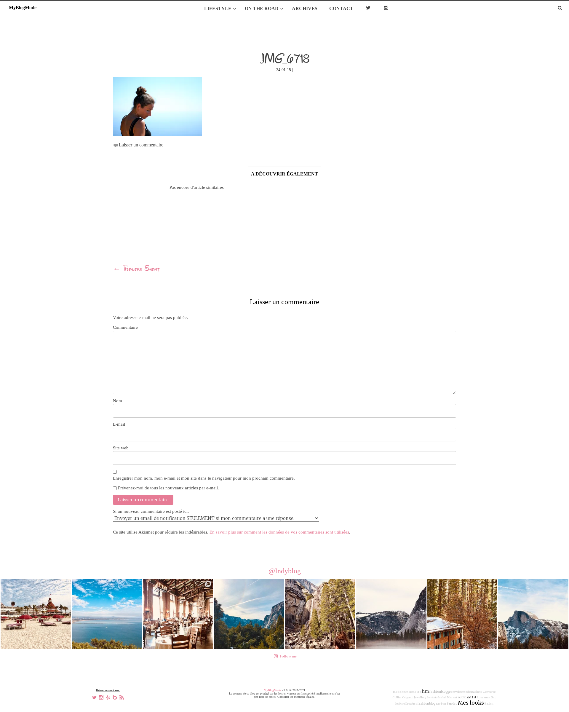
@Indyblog (284, 571)
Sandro (452, 703)
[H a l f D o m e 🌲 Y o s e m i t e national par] (533, 614)
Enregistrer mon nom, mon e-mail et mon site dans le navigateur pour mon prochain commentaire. (204, 478)
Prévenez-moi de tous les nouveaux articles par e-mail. (168, 488)
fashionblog (426, 703)
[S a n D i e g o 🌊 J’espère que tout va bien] (107, 614)
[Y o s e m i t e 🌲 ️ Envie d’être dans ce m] (178, 614)
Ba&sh (489, 703)
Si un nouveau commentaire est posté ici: (151, 511)
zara (471, 697)
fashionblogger (440, 692)
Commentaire (125, 327)
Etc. (419, 692)
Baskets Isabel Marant (442, 697)
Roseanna (483, 697)
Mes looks (471, 703)
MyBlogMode (272, 690)
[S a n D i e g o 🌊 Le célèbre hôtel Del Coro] (36, 614)
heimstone (409, 692)
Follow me (288, 656)
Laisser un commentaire (141, 144)
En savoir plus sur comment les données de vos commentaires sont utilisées (279, 532)
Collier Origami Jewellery (409, 697)
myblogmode (462, 692)
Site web (121, 448)
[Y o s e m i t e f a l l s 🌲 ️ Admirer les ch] (320, 614)
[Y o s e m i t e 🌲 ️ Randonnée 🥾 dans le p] (249, 614)
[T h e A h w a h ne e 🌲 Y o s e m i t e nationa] (462, 614)
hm (425, 691)
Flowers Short (136, 269)
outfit (462, 697)
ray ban (441, 703)
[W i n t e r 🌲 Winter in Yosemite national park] (391, 614)
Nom (117, 400)
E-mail (119, 424)
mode (397, 692)
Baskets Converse (483, 692)
